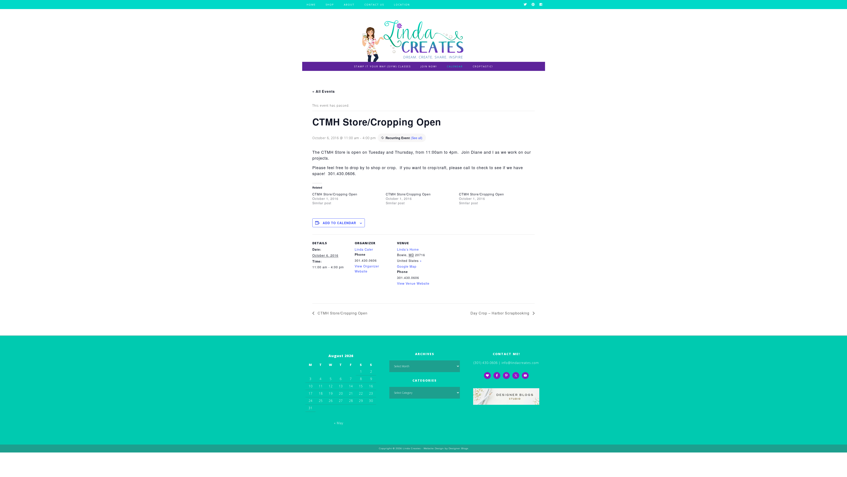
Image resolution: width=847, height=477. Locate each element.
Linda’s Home (408, 249)
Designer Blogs (458, 448)
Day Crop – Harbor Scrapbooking (500, 313)
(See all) (416, 138)
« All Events (323, 91)
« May (338, 423)
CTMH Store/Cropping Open (334, 194)
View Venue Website (413, 283)
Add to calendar (339, 223)
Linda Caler (364, 249)
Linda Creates (423, 39)
